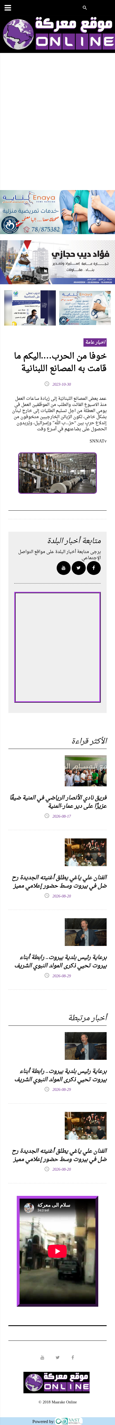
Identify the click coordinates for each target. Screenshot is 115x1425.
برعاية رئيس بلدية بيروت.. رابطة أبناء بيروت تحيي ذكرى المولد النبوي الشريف (60, 961)
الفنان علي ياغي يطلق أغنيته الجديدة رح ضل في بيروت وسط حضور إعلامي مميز (59, 882)
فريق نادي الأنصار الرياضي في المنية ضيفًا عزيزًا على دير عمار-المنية (58, 802)
